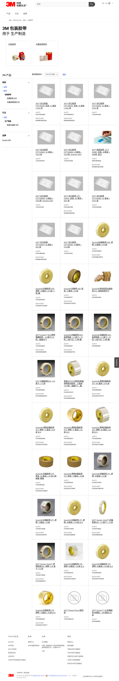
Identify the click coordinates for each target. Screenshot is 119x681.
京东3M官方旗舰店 (73, 653)
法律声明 (19, 673)
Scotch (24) (6, 140)
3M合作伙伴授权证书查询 (17, 660)
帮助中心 (70, 642)
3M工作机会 (12, 649)
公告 (43, 651)
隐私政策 (26, 673)
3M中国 (10, 645)
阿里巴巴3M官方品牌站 (75, 656)
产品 (8, 14)
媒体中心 (31, 642)
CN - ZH (105, 3)
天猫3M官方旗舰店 (73, 649)
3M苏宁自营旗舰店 (73, 660)
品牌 (25, 14)
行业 (17, 14)
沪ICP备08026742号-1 (38, 675)
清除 (64, 74)
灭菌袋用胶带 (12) (13, 102)
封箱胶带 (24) (12, 98)
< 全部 (4, 87)
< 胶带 (4, 91)
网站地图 (70, 645)
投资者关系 (12, 653)
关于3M (10, 642)
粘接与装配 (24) (12, 125)
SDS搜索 (45, 642)
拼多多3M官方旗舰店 (74, 663)
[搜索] (92, 4)
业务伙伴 (11, 656)
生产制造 (50, 74)
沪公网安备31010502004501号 (57, 675)
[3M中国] (19, 4)
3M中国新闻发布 (33, 645)
